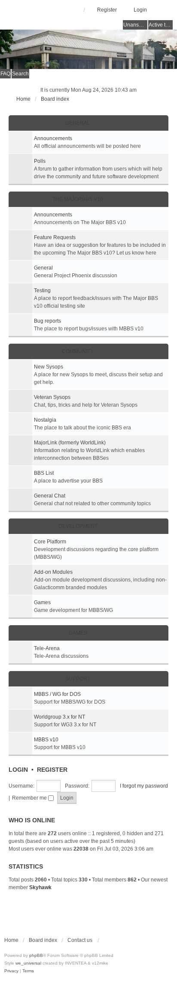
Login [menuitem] (140, 10)
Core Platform (50, 542)
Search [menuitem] (20, 74)
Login (18, 769)
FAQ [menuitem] (5, 74)
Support (77, 679)
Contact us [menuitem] (79, 940)
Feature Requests (55, 237)
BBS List (44, 473)
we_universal (28, 963)
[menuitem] (12, 970)
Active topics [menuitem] (161, 25)
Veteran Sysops (52, 397)
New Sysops (48, 367)
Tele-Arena (47, 648)
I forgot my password (144, 786)
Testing (42, 291)
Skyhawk (40, 887)
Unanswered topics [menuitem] (135, 25)
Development (78, 526)
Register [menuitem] (107, 10)
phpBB (36, 955)
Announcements (53, 138)
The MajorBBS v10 (77, 199)
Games (42, 602)
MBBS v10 (46, 740)
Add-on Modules (53, 572)
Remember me (30, 798)
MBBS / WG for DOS (57, 694)
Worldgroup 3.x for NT (59, 717)
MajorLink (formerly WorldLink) (70, 443)
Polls (40, 161)
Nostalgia (45, 420)
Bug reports (47, 321)
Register (52, 769)
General (77, 123)
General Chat (49, 496)
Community (78, 351)
